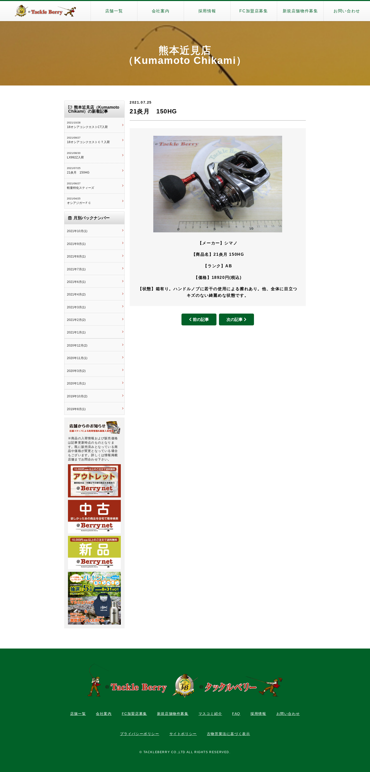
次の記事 (235, 319)
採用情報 (207, 11)
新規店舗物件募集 (300, 11)
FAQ (236, 714)
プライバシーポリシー (139, 734)
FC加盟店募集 (253, 11)
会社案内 (160, 11)
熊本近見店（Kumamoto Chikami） (185, 55)
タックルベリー (45, 11)
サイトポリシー (183, 734)
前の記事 (201, 319)
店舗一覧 (114, 11)
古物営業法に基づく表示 (228, 734)
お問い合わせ (347, 11)
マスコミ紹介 (210, 714)
